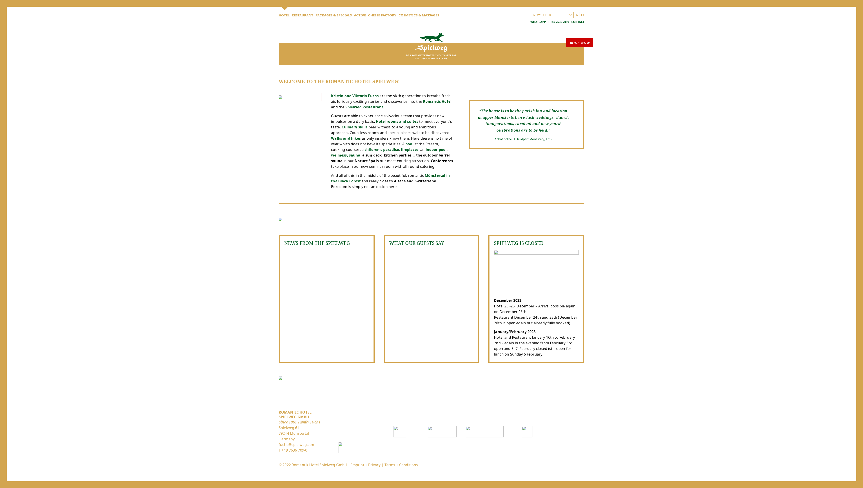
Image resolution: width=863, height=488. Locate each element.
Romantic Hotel (437, 101)
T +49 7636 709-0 (293, 450)
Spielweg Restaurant (364, 107)
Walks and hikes (346, 138)
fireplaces (409, 149)
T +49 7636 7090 (558, 22)
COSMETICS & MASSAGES (418, 15)
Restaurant (302, 15)
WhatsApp (538, 22)
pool (409, 143)
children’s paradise (382, 149)
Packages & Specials (334, 15)
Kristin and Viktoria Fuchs (355, 95)
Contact (577, 22)
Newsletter (542, 15)
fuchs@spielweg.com (297, 444)
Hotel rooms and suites (397, 121)
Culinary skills (354, 127)
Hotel (284, 15)
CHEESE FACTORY (382, 15)
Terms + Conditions (401, 464)
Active (360, 15)
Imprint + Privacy (366, 464)
